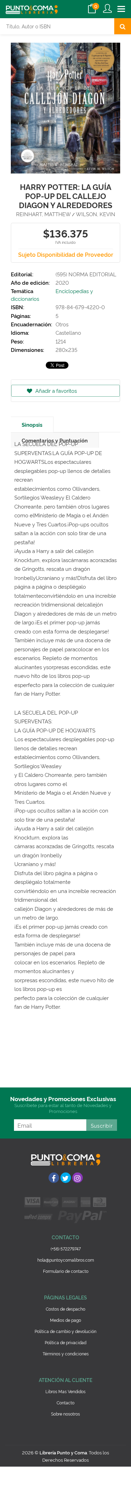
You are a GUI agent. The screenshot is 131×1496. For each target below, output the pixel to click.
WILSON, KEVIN (95, 214)
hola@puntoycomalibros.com (65, 1260)
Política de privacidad (65, 1342)
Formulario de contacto (65, 1271)
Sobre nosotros (65, 1414)
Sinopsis (32, 424)
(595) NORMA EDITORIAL (86, 274)
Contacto (65, 1402)
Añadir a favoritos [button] (55, 390)
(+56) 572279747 (66, 1249)
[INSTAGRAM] (77, 1177)
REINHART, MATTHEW (43, 214)
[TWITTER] (65, 1177)
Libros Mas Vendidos (65, 1391)
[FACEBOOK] (54, 1177)
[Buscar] (122, 26)
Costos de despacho (65, 1309)
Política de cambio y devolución (65, 1331)
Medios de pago (65, 1320)
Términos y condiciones (66, 1353)
